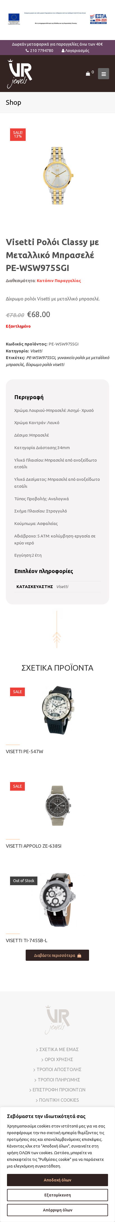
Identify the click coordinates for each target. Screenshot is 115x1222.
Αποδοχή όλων (57, 1180)
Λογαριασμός (77, 50)
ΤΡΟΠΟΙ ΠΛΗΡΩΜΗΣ (59, 1079)
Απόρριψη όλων (57, 1210)
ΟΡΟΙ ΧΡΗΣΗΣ (59, 1059)
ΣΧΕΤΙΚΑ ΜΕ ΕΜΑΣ (59, 1049)
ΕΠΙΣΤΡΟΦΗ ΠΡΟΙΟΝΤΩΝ (59, 1089)
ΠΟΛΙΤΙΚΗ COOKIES (59, 1099)
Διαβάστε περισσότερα (54, 955)
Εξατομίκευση (57, 1195)
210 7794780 (41, 50)
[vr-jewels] (19, 73)
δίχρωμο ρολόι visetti (45, 364)
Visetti (36, 351)
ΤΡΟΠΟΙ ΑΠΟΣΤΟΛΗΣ (59, 1069)
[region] (57, 1164)
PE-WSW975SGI (40, 357)
